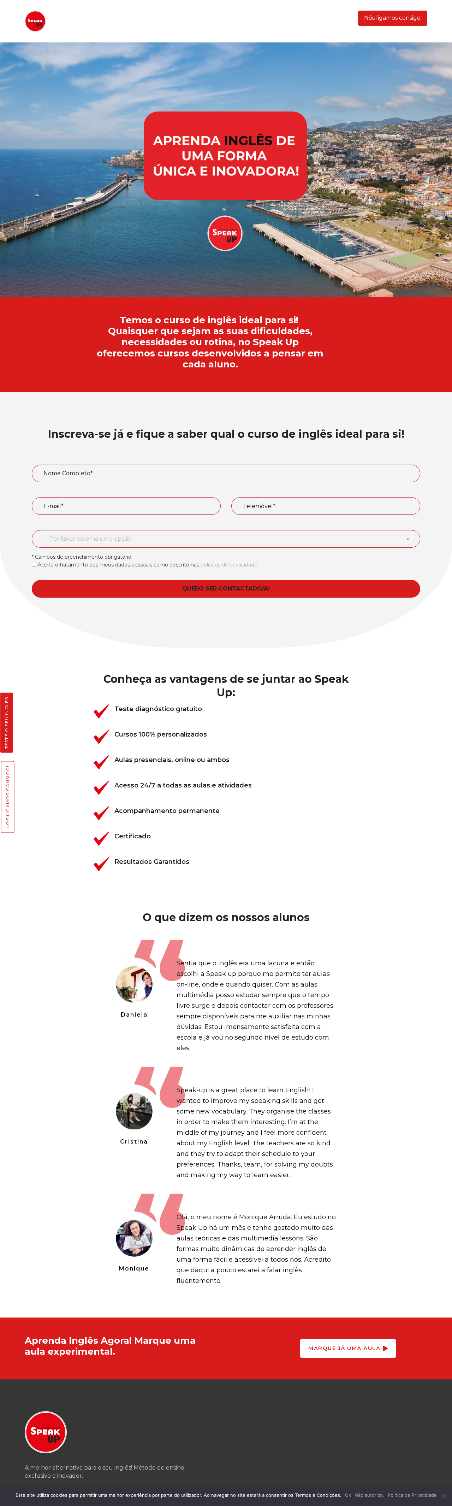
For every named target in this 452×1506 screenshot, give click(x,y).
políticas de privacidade (229, 565)
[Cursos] (226, 711)
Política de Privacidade (412, 1495)
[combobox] (226, 539)
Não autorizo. (369, 1495)
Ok (348, 1495)
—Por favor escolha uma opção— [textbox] (90, 538)
